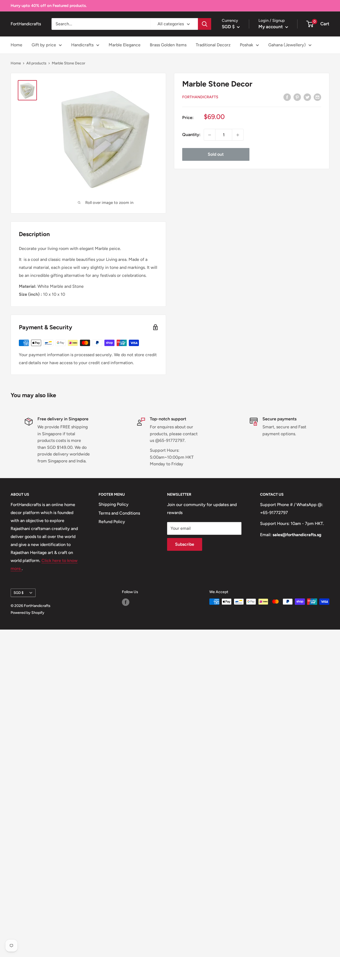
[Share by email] (317, 97)
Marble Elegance (125, 44)
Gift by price (44, 44)
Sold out (216, 154)
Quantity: (191, 134)
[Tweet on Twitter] (307, 97)
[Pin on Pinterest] (297, 97)
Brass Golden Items (168, 44)
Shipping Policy (114, 504)
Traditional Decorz (213, 44)
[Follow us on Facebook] (125, 602)
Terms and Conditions (119, 513)
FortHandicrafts (200, 97)
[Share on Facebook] (287, 97)
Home (16, 44)
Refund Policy (112, 521)
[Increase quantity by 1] (237, 135)
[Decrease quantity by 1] (209, 135)
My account (271, 26)
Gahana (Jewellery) (287, 44)
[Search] (204, 24)
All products (36, 63)
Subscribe (184, 544)
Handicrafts (82, 44)
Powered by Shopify (27, 612)
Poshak (246, 44)
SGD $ (19, 592)
